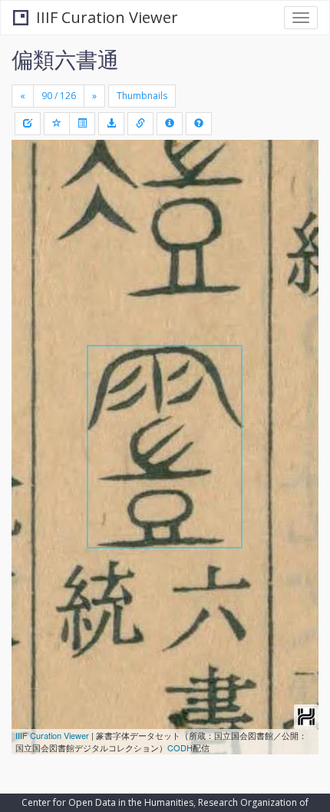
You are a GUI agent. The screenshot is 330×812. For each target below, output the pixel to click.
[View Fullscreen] (32, 217)
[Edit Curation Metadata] (28, 123)
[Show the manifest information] (170, 123)
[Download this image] (111, 123)
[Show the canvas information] (140, 123)
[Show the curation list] (82, 123)
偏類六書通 (65, 59)
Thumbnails (142, 95)
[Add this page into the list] (57, 123)
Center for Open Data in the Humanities (107, 802)
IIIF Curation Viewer (107, 17)
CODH (180, 747)
